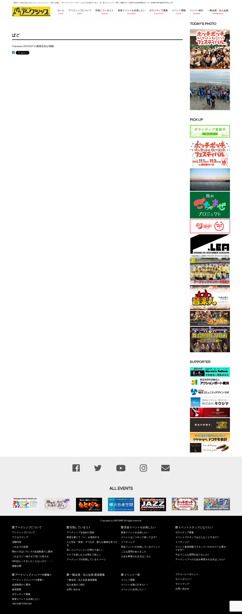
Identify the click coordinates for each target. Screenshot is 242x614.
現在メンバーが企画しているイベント (140, 547)
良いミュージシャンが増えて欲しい (85, 550)
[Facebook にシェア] (13, 52)
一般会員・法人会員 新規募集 (82, 580)
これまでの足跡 (20, 547)
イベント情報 (179, 10)
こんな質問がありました (133, 551)
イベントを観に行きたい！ (135, 584)
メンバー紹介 (196, 10)
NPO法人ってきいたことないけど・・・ (32, 561)
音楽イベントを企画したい (131, 10)
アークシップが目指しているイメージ (86, 559)
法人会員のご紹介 (76, 584)
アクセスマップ (20, 537)
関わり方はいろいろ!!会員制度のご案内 (32, 551)
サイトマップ (182, 584)
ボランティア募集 (158, 10)
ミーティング (128, 542)
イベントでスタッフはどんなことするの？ (197, 537)
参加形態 (16, 589)
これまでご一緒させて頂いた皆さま (30, 556)
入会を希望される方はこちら (136, 556)
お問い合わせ (73, 589)
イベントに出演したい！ (133, 589)
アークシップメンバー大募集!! (27, 580)
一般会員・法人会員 (217, 10)
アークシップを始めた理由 (80, 532)
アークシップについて (79, 10)
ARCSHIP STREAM (22, 603)
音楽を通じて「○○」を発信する (83, 537)
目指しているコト (104, 10)
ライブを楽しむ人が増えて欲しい (84, 554)
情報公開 (16, 566)
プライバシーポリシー (186, 574)
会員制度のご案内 (21, 584)
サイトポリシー (183, 579)
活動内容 (16, 542)
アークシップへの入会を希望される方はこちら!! (200, 559)
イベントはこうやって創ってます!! (139, 537)
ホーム (60, 10)
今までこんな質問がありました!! (192, 554)
